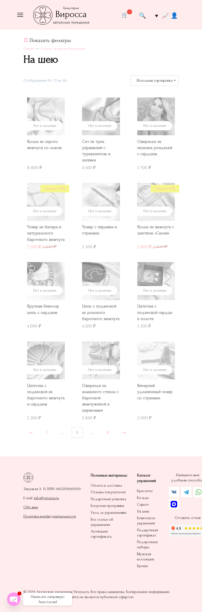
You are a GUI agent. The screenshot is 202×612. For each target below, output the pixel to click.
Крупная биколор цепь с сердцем (43, 309)
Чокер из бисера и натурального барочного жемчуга (46, 233)
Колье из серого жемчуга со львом (44, 144)
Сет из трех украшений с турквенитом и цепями (96, 151)
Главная (28, 49)
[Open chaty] (13, 599)
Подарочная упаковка (108, 499)
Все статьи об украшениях (102, 522)
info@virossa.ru (46, 498)
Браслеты (144, 491)
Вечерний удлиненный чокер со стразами (155, 391)
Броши (142, 566)
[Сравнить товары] (165, 15)
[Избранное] (156, 15)
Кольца (143, 498)
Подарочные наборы (147, 544)
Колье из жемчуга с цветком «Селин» (155, 230)
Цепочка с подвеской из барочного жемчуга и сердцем (46, 395)
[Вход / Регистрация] (174, 15)
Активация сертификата (101, 534)
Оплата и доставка (106, 485)
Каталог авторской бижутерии (63, 49)
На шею (143, 511)
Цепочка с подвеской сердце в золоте (154, 312)
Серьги (143, 504)
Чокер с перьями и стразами (99, 230)
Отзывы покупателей (108, 492)
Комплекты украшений (146, 520)
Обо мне (30, 507)
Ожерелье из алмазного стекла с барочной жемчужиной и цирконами (100, 398)
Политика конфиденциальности (49, 516)
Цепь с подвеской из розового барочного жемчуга (100, 312)
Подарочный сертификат (147, 532)
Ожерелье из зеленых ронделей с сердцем (154, 147)
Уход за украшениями (108, 512)
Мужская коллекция (145, 556)
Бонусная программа (107, 505)
